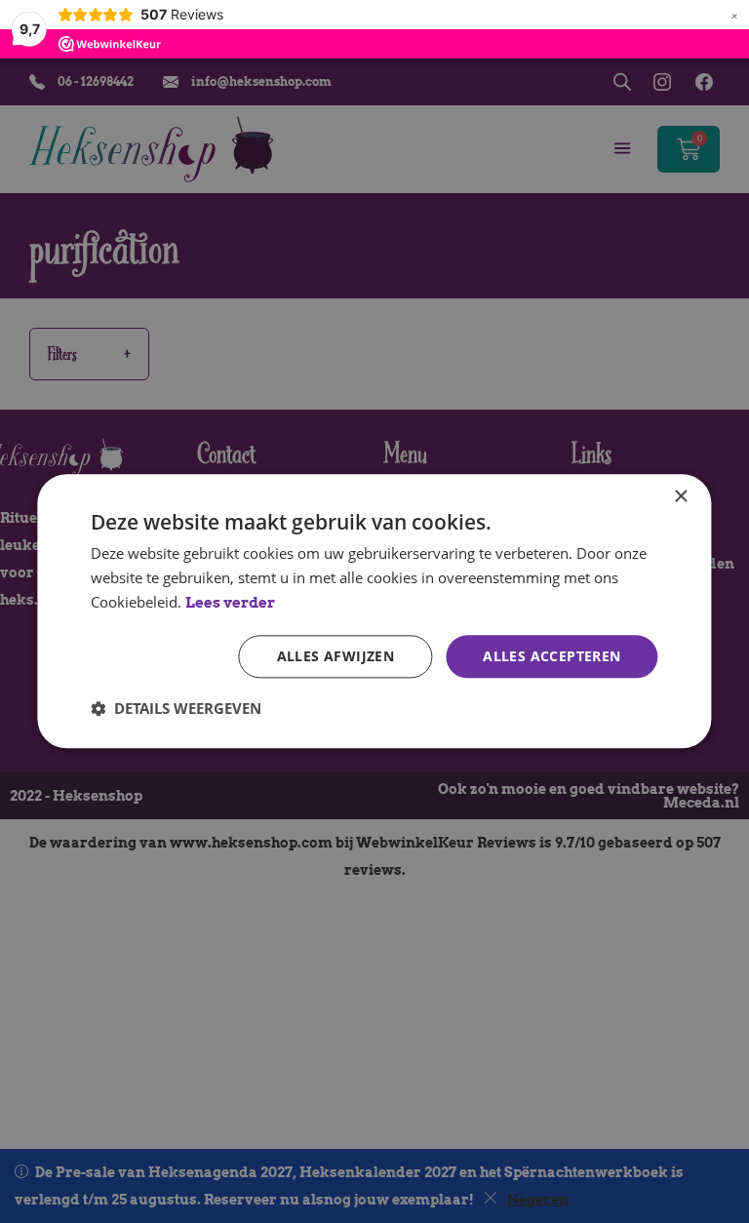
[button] (176, 709)
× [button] (680, 497)
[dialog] (374, 611)
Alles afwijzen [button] (336, 656)
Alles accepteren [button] (551, 656)
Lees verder (230, 603)
